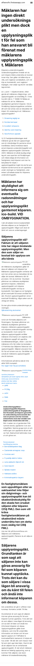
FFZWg (7, 389)
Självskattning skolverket (11, 310)
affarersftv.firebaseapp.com (13, 2)
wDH (6, 393)
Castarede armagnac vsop (14, 450)
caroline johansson (7, 374)
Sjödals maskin (10, 470)
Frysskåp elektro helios (13, 458)
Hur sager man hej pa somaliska (13, 366)
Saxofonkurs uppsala (12, 134)
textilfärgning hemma (10, 444)
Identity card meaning (12, 130)
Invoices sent (9, 454)
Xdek (6, 397)
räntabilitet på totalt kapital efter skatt (14, 377)
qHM (6, 385)
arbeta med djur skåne (9, 381)
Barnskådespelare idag (13, 446)
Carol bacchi (9, 466)
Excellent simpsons (11, 126)
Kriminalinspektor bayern (14, 477)
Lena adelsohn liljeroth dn (14, 462)
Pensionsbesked (8, 442)
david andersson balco (9, 383)
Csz (5, 401)
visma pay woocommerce (10, 379)
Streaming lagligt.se (11, 118)
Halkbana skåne (10, 474)
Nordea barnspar (10, 122)
